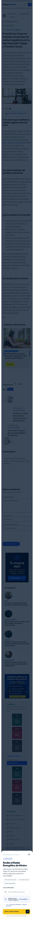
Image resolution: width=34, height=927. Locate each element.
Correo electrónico (8, 887)
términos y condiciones (15, 904)
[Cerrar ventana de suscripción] (29, 855)
